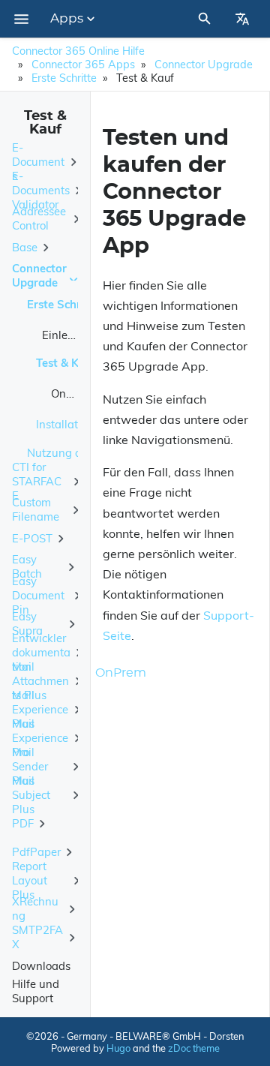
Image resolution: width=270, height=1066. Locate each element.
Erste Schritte (64, 78)
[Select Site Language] (242, 19)
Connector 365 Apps (83, 64)
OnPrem (72, 393)
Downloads (41, 966)
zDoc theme (194, 1048)
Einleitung (68, 335)
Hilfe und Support (35, 991)
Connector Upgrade (203, 64)
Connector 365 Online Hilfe (78, 51)
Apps (66, 19)
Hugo (118, 1048)
